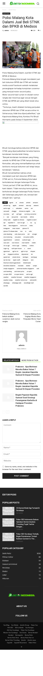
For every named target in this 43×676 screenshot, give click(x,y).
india (31, 225)
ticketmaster (27, 263)
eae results (24, 217)
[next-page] (7, 411)
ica (31, 223)
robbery (24, 245)
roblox (32, 245)
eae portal (15, 217)
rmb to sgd (15, 245)
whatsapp (6, 283)
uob (38, 268)
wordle (5, 286)
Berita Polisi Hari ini (27, 638)
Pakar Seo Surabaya (27, 630)
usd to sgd (29, 274)
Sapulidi (9, 643)
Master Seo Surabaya (10, 633)
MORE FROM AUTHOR (30, 360)
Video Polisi (32, 643)
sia (4, 254)
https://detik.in (21, 349)
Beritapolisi (19, 635)
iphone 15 (25, 228)
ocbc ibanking (7, 234)
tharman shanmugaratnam (12, 263)
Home (4, 10)
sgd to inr (15, 251)
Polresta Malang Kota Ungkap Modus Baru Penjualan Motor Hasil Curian (32, 318)
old (28, 234)
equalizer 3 (11, 223)
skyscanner (25, 254)
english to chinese (18, 220)
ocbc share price (20, 234)
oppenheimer (7, 240)
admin (7, 30)
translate (20, 266)
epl (4, 223)
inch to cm (23, 225)
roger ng (6, 248)
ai (16, 202)
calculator (19, 208)
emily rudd (6, 220)
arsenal (21, 205)
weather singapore (30, 277)
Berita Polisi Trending (12, 640)
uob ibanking (7, 271)
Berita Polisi (29, 635)
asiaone (36, 205)
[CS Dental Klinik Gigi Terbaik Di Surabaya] (8, 511)
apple (14, 205)
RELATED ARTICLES (11, 360)
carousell (6, 211)
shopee (32, 251)
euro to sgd (21, 223)
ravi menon (15, 243)
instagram (6, 228)
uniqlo (35, 266)
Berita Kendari (33, 633)
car (32, 208)
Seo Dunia (23, 633)
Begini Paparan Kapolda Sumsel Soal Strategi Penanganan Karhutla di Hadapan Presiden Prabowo (26, 400)
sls (32, 254)
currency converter (30, 214)
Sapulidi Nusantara (20, 643)
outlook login (26, 240)
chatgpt (14, 211)
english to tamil (31, 220)
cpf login (19, 214)
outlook (17, 240)
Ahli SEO (10, 628)
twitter (28, 266)
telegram (25, 260)
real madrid (25, 243)
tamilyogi (34, 257)
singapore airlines (13, 254)
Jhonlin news (32, 640)
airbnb (28, 202)
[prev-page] (3, 411)
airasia (21, 202)
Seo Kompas (29, 628)
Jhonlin (23, 640)
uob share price (19, 271)
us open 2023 (7, 274)
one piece (18, 237)
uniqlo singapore (8, 268)
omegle (34, 234)
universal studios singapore (25, 268)
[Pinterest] (15, 35)
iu (25, 231)
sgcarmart (6, 251)
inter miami (16, 228)
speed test (6, 257)
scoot (29, 248)
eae (8, 217)
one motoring (7, 237)
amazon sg (6, 205)
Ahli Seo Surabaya (13, 630)
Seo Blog (6, 625)
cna (34, 211)
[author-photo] (21, 342)
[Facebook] (4, 35)
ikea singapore (13, 225)
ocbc (30, 231)
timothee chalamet (9, 266)
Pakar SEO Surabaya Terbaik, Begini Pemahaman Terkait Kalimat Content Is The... (27, 536)
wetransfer (33, 280)
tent (32, 260)
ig (35, 223)
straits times (16, 257)
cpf (13, 214)
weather (6, 277)
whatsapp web (16, 283)
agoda (11, 202)
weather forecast (16, 277)
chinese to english (24, 211)
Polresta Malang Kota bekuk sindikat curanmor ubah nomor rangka (11, 318)
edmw (32, 217)
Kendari (10, 635)
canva (26, 208)
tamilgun (25, 257)
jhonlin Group (24, 625)
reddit (34, 243)
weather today (8, 280)
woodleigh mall (29, 283)
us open (29, 271)
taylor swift (16, 260)
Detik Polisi (12, 10)
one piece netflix (28, 237)
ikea (4, 225)
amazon (35, 202)
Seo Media (14, 625)
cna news (6, 214)
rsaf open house (16, 248)
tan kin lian (6, 260)
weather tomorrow (21, 280)
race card (6, 243)
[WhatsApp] (21, 35)
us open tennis (19, 274)
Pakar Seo (34, 625)
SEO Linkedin (19, 628)
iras (21, 231)
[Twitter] (10, 35)
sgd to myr (24, 251)
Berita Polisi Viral (13, 638)
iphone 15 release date (10, 231)
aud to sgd (6, 208)
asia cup (28, 205)
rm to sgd (6, 245)
